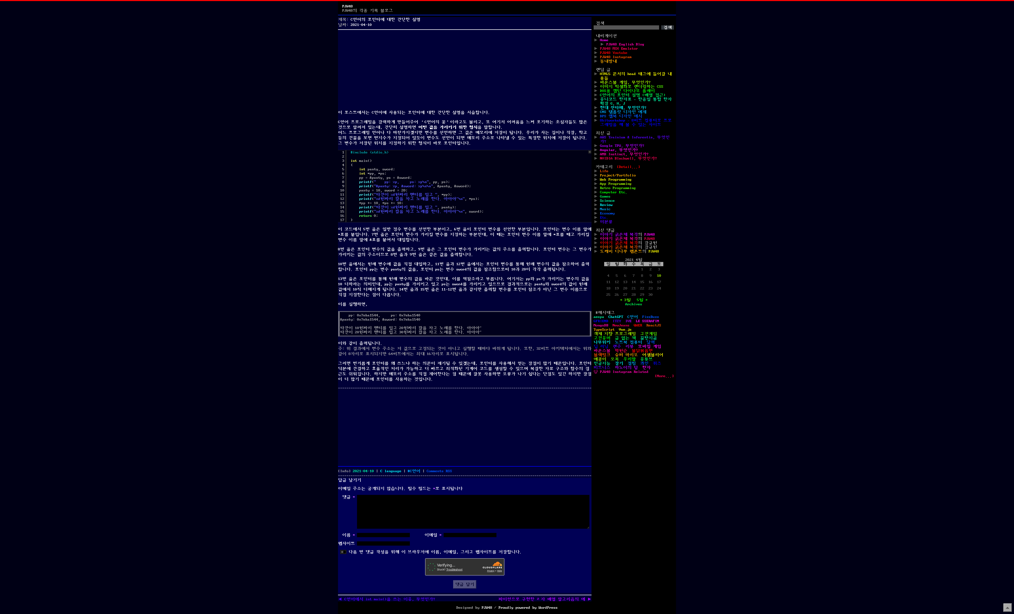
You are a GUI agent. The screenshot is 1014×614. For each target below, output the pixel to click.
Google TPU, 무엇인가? (622, 146)
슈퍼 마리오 (626, 355)
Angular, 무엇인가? (619, 150)
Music (605, 209)
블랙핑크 (602, 355)
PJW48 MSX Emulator (619, 48)
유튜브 (646, 359)
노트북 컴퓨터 (628, 342)
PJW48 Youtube (613, 53)
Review (606, 205)
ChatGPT (615, 317)
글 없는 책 (625, 338)
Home (604, 40)
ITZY (617, 321)
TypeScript (604, 329)
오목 (615, 359)
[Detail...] (628, 167)
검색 (600, 23)
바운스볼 (602, 351)
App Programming (616, 184)
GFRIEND (601, 321)
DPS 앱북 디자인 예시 (621, 116)
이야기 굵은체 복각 (619, 234)
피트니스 (602, 367)
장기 (619, 363)
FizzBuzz (650, 317)
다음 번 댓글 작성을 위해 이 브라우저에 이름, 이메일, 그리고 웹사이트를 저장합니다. (435, 552)
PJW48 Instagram (616, 57)
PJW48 (347, 6)
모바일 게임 (649, 346)
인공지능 (602, 363)
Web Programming (616, 179)
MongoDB (601, 325)
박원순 (621, 351)
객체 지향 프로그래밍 (615, 334)
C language (390, 471)
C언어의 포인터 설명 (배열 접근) (632, 95)
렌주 (617, 346)
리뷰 (629, 346)
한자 (646, 367)
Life (604, 171)
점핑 (631, 363)
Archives (633, 304)
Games (605, 196)
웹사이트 (346, 543)
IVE (628, 321)
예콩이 (600, 359)
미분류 (606, 222)
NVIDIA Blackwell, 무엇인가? (628, 158)
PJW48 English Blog (625, 44)
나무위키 (602, 342)
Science (607, 201)
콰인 (644, 363)
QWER (638, 325)
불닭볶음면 (642, 351)
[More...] (664, 376)
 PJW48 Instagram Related (621, 372)
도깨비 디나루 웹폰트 (621, 251)
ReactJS (653, 325)
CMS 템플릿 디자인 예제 (623, 112)
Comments (439, 471)
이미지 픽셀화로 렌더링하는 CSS (631, 87)
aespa (599, 317)
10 (659, 276)
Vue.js (625, 329)
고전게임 (648, 334)
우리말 (629, 359)
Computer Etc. (613, 192)
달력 (650, 342)
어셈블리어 (652, 355)
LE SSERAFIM (647, 321)
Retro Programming (618, 188)
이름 (348, 535)
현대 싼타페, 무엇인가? (623, 108)
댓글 (348, 497)
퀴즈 (657, 363)
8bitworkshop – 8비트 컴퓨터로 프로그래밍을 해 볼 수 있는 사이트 (636, 122)
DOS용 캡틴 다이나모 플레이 (627, 91)
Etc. (604, 217)
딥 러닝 (601, 346)
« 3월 (625, 300)
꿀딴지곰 (648, 338)
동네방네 (608, 61)
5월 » (642, 300)
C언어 (415, 471)
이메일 (433, 535)
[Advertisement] (465, 69)
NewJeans (621, 325)
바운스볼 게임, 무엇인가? (625, 82)
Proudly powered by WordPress (528, 608)
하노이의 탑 (626, 367)
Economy (607, 213)
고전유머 (602, 338)
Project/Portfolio (618, 175)
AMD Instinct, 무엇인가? (624, 154)
